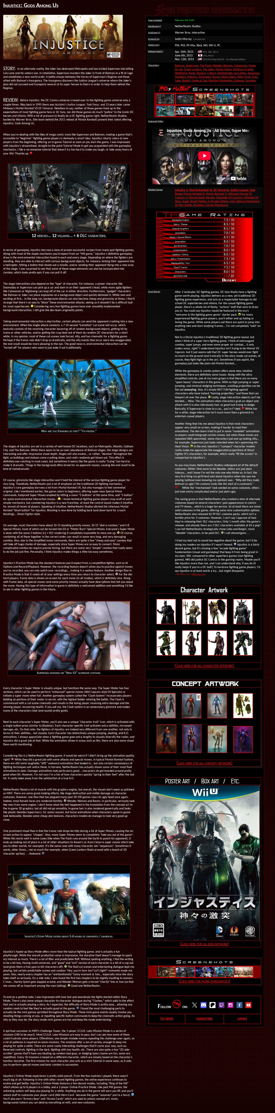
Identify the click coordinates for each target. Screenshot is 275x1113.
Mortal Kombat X (193, 193)
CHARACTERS (204, 1018)
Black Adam (228, 77)
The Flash (205, 65)
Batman (179, 65)
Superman (192, 65)
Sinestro (192, 77)
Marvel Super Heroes (201, 197)
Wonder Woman (222, 65)
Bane (192, 73)
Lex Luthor (239, 73)
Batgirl (186, 80)
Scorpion (250, 80)
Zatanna (239, 80)
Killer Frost (243, 77)
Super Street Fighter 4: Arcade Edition (205, 201)
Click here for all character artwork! (204, 665)
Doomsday (204, 77)
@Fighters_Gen (199, 574)
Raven (216, 77)
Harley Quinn (224, 69)
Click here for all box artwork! (204, 944)
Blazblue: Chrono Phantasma (210, 205)
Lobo (178, 80)
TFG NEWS (166, 1018)
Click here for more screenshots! (204, 981)
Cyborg (211, 73)
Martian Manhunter (220, 80)
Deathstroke (224, 73)
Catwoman (240, 65)
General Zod (199, 80)
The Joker (208, 69)
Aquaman (253, 73)
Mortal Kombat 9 (216, 193)
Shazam (201, 73)
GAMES (242, 1018)
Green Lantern (192, 69)
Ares (254, 77)
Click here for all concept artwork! (205, 763)
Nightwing (181, 73)
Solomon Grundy (243, 69)
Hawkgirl (180, 77)
